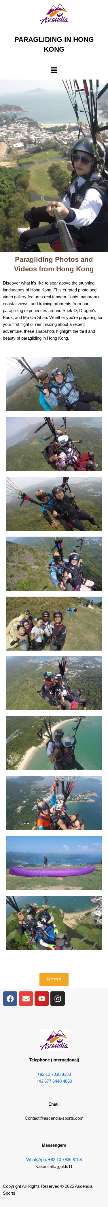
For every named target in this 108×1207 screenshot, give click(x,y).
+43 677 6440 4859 (54, 1081)
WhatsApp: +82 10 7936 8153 (54, 1159)
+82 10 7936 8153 (54, 1074)
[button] (54, 70)
